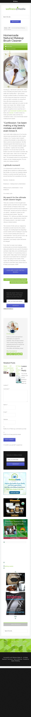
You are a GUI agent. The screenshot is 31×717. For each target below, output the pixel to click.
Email (5, 412)
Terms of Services (18, 659)
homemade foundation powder (18, 111)
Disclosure (10, 659)
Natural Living (15, 641)
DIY (10, 51)
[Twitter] (10, 354)
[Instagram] (21, 354)
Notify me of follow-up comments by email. (14, 429)
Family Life (15, 649)
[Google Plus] (8, 354)
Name (5, 404)
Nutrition (22, 645)
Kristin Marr (10, 334)
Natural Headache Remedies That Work (16, 279)
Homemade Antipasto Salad (18, 282)
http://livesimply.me (12, 351)
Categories (16, 21)
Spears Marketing (15, 660)
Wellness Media (15, 10)
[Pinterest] (16, 354)
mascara (11, 113)
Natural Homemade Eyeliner (6, 368)
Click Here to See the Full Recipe (15, 271)
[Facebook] (13, 354)
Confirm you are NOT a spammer (13, 445)
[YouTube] (18, 354)
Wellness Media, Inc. (17, 657)
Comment (6, 389)
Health (5, 641)
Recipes (25, 641)
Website (5, 419)
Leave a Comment (11, 48)
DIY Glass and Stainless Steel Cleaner (18, 370)
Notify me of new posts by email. (12, 434)
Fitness (14, 645)
